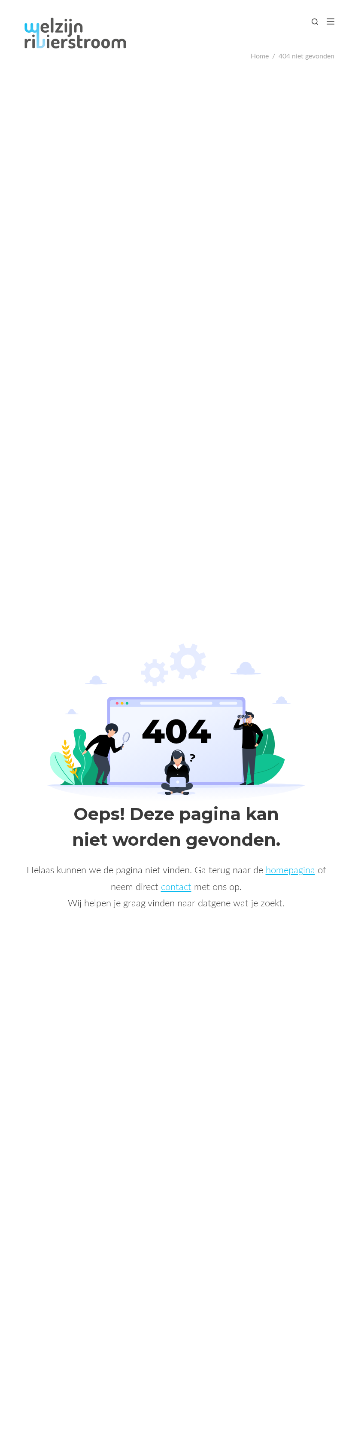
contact (176, 887)
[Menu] (330, 21)
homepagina (290, 870)
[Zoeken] (315, 21)
